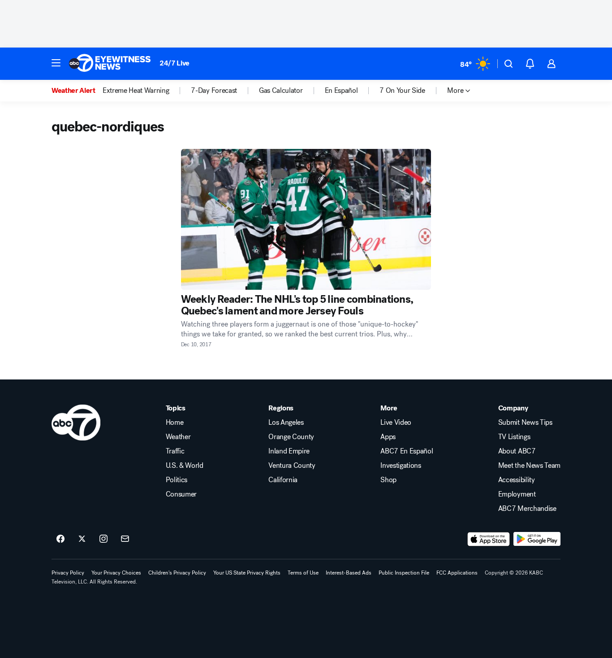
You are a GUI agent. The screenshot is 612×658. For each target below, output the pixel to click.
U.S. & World (184, 465)
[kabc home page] (76, 422)
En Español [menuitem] (341, 91)
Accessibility (516, 480)
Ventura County (291, 465)
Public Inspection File (404, 572)
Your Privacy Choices (116, 572)
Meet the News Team (529, 465)
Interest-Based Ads (348, 572)
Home (175, 422)
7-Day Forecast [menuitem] (214, 91)
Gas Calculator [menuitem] (281, 91)
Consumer (181, 494)
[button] (56, 63)
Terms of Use (303, 572)
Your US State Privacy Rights (246, 572)
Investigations (400, 465)
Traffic (175, 451)
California (282, 480)
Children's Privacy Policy (177, 572)
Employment (517, 494)
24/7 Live (174, 63)
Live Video (395, 422)
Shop (388, 480)
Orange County (291, 436)
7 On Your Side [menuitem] (402, 91)
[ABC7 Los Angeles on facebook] (60, 539)
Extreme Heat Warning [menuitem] (136, 91)
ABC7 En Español (406, 451)
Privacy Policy (68, 572)
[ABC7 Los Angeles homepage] (110, 64)
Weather (178, 436)
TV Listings (514, 436)
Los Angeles (285, 422)
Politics (176, 480)
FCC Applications (457, 572)
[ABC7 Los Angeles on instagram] (103, 539)
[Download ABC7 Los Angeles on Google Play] (536, 539)
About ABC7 (517, 451)
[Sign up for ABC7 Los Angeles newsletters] (125, 539)
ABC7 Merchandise (527, 508)
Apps (388, 436)
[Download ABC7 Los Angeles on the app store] (488, 539)
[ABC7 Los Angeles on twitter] (82, 539)
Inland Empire (289, 451)
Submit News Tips (525, 422)
